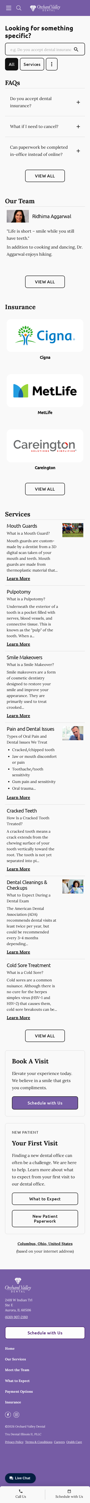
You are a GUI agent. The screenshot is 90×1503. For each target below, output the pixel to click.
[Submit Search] (76, 49)
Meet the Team (17, 1370)
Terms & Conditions (38, 1442)
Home (10, 1348)
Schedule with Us (45, 1103)
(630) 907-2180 (16, 1317)
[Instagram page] (16, 1415)
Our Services (15, 1359)
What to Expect (45, 1198)
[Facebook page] (8, 1415)
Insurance (13, 1402)
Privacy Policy (14, 1442)
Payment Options (19, 1391)
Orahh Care (74, 1442)
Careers (59, 1442)
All (11, 64)
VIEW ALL (45, 175)
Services (32, 64)
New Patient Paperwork (45, 1218)
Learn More (18, 578)
